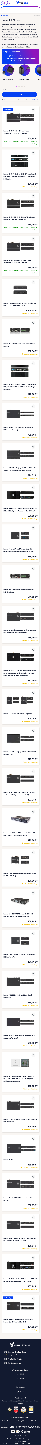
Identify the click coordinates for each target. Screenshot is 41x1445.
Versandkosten (33, 1444)
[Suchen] (37, 8)
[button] (16, 86)
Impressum (30, 1439)
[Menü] (3, 3)
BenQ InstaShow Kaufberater (15, 56)
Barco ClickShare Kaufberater (15, 61)
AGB (7, 1439)
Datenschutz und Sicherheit (17, 1439)
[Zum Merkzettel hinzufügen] (33, 110)
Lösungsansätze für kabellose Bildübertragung (21, 58)
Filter (21, 94)
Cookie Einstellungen (20, 1441)
